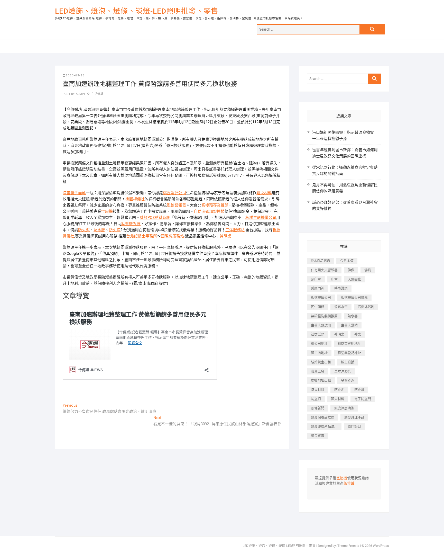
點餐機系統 (131, 223)
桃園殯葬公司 (174, 193)
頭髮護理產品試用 (324, 426)
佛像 (351, 270)
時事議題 (341, 288)
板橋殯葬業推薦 (214, 205)
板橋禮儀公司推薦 (354, 297)
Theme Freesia (348, 546)
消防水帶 (341, 307)
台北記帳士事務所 (141, 236)
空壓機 (107, 211)
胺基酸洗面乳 (74, 193)
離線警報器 (176, 205)
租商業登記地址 (349, 343)
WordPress (381, 546)
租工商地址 (319, 353)
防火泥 (84, 230)
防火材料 (317, 389)
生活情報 (97, 94)
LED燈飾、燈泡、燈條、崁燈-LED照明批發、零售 (136, 11)
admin (80, 94)
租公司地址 (319, 343)
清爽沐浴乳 (366, 307)
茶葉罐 (349, 483)
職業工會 (317, 371)
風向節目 (354, 426)
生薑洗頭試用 (321, 325)
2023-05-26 (75, 75)
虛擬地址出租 (321, 380)
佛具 (367, 270)
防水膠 (99, 230)
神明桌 (225, 236)
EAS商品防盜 (320, 261)
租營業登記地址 (349, 353)
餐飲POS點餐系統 (155, 217)
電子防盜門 (362, 399)
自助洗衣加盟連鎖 (209, 211)
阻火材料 (264, 193)
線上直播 (347, 362)
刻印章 (316, 279)
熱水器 (353, 316)
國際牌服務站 (172, 236)
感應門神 (317, 288)
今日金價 (347, 261)
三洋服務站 (235, 230)
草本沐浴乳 (342, 371)
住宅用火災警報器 (324, 270)
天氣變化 (354, 279)
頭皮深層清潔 (344, 408)
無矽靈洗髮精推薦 (324, 316)
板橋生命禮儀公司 (260, 217)
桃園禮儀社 (135, 199)
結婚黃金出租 (321, 362)
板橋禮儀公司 (321, 297)
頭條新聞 (317, 408)
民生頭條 (317, 307)
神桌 (357, 334)
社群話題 (317, 334)
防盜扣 (316, 399)
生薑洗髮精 (349, 325)
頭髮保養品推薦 (322, 417)
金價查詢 (347, 380)
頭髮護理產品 (354, 417)
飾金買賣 (317, 436)
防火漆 (115, 230)
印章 (334, 279)
